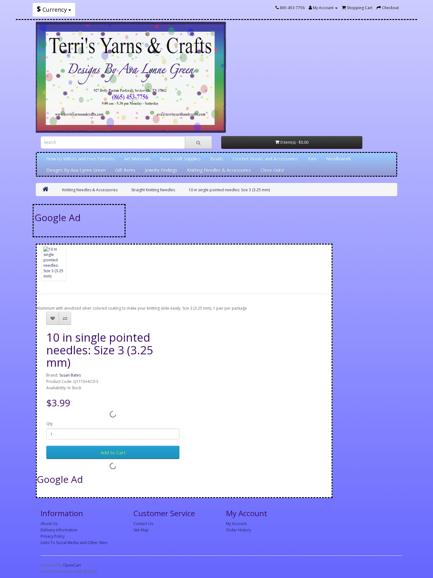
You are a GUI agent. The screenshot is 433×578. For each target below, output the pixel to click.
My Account (236, 523)
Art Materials (137, 158)
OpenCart (72, 565)
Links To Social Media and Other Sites (74, 542)
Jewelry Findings (161, 170)
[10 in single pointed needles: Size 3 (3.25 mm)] (54, 263)
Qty (49, 423)
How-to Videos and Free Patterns (80, 158)
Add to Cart (113, 452)
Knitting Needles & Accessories (219, 170)
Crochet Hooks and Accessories (265, 158)
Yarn (312, 158)
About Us (49, 523)
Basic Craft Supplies (180, 158)
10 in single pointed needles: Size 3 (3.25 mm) (229, 190)
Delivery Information (59, 530)
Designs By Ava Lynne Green (76, 170)
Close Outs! (272, 170)
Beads (216, 158)
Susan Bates (70, 375)
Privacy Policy (53, 536)
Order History (238, 530)
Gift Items (125, 170)
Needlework (338, 158)
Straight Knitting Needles (153, 190)
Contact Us (143, 523)
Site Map (141, 530)
